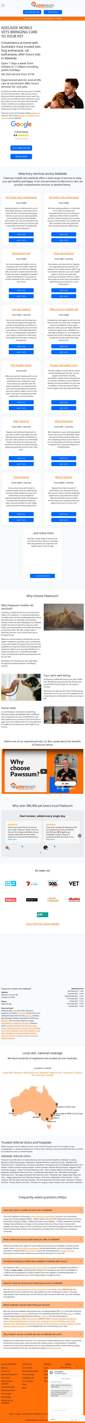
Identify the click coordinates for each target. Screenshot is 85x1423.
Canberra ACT (68, 1072)
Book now (21, 234)
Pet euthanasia (28, 1374)
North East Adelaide (21, 1033)
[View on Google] (7, 847)
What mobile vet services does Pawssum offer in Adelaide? (31, 1239)
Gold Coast (40, 1075)
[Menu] (3, 5)
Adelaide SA (44, 1072)
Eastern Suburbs (21, 1028)
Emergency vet (21, 253)
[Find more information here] (65, 1393)
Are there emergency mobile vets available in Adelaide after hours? (35, 1261)
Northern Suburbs (51, 1324)
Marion (29, 1016)
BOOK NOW (53, 12)
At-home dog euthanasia (21, 197)
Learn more (21, 240)
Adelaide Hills (19, 1026)
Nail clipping (21, 421)
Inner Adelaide (34, 1028)
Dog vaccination (64, 253)
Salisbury (4, 1021)
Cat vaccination (21, 309)
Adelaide (10, 1026)
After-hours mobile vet (64, 309)
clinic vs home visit (53, 1348)
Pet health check (21, 365)
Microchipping (64, 421)
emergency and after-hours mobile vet (35, 1267)
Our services (27, 1368)
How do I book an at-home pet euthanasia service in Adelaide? (33, 1283)
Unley (14, 1011)
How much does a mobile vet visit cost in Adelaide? (27, 1210)
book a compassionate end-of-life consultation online (31, 1289)
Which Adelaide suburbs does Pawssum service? (26, 1304)
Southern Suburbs (30, 1036)
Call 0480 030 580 (42, 576)
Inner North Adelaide (9, 1031)
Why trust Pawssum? (9, 1374)
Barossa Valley (31, 1026)
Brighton (26, 1023)
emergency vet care (66, 1251)
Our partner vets (7, 1387)
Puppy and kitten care (63, 365)
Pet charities (6, 1397)
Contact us (5, 1371)
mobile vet (36, 113)
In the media (6, 1394)
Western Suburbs (8, 1038)
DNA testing (21, 477)
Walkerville (17, 1023)
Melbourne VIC (56, 1072)
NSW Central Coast (30, 1072)
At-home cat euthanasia (64, 197)
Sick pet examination (30, 1371)
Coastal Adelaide (7, 1028)
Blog (24, 1388)
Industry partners (8, 1390)
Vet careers (5, 1378)
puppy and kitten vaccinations (27, 1248)
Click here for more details (42, 924)
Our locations (27, 1381)
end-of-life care (32, 1251)
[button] (5, 835)
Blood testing (63, 477)
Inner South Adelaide (27, 1031)
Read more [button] (12, 839)
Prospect (21, 1013)
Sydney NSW (8, 1072)
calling (64, 1289)
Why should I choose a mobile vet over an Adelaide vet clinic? (32, 1334)
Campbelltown (7, 1023)
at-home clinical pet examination (42, 1216)
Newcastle (18, 1072)
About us (4, 1368)
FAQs (24, 1384)
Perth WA (49, 1075)
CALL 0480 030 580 (32, 12)
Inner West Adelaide (19, 1324)
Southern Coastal (15, 1036)
